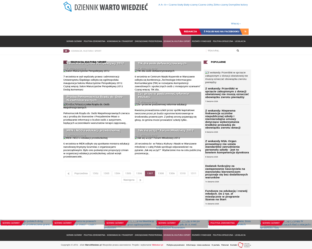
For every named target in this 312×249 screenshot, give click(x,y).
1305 (128, 173)
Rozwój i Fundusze (201, 41)
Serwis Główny (74, 41)
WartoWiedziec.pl (93, 245)
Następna (129, 180)
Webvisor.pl (157, 245)
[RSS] (245, 32)
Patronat (225, 245)
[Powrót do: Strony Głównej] (65, 51)
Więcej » (235, 24)
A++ (166, 5)
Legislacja (240, 41)
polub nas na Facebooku (222, 32)
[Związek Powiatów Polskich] (244, 245)
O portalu (216, 245)
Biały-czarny (191, 5)
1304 (117, 173)
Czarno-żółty (205, 5)
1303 (106, 173)
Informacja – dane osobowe (198, 245)
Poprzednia (81, 173)
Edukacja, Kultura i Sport (177, 41)
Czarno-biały (176, 5)
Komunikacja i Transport (120, 41)
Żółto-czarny (221, 5)
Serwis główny (11, 223)
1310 (183, 173)
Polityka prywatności (176, 245)
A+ (162, 5)
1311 (193, 173)
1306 (139, 173)
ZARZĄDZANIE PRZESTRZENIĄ (148, 41)
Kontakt (233, 245)
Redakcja (190, 32)
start (68, 173)
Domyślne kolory (238, 5)
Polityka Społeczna (223, 41)
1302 (95, 173)
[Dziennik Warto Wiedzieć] (105, 7)
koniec (140, 180)
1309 (172, 173)
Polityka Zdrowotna (94, 41)
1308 (161, 173)
